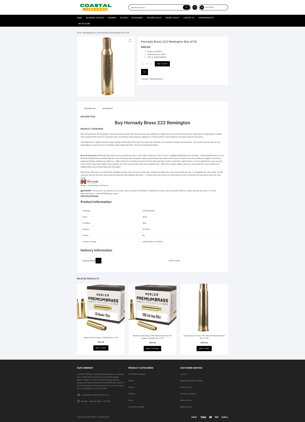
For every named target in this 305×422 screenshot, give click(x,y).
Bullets (131, 381)
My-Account (84, 24)
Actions (124, 18)
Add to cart (162, 64)
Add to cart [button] (101, 348)
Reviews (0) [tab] (108, 108)
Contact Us (188, 18)
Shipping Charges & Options (191, 381)
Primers (131, 387)
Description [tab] (89, 108)
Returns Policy (154, 18)
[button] (130, 40)
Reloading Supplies (95, 18)
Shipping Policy (186, 407)
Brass (130, 400)
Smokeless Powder (136, 407)
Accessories (137, 18)
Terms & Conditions (188, 394)
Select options (152, 348)
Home (79, 18)
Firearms (112, 18)
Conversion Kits (206, 18)
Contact (183, 374)
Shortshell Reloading (136, 374)
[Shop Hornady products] (89, 181)
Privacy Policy (172, 18)
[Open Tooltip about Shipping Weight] (98, 260)
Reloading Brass (89, 33)
